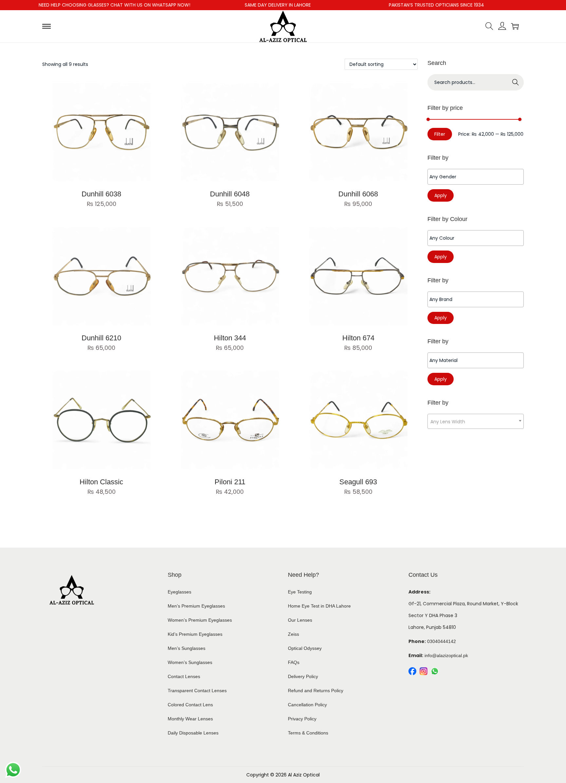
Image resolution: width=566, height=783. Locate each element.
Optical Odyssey (305, 648)
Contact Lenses (184, 676)
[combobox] (475, 421)
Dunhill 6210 (101, 338)
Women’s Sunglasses (190, 662)
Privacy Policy (302, 718)
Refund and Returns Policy (315, 690)
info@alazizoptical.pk (446, 655)
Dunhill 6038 (101, 194)
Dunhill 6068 (358, 194)
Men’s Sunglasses (186, 648)
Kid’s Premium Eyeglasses (195, 634)
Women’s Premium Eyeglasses (200, 620)
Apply (440, 195)
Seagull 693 (358, 482)
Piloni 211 (230, 482)
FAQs (293, 662)
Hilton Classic (101, 482)
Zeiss (293, 634)
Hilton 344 (230, 338)
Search (516, 82)
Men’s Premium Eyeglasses (196, 606)
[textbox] (477, 177)
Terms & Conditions (308, 732)
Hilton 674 (358, 338)
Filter (439, 134)
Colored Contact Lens (190, 704)
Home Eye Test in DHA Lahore (319, 606)
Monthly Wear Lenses (190, 718)
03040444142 (441, 641)
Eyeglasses (179, 591)
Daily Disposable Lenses (193, 732)
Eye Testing (300, 591)
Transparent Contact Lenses (197, 690)
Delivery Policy (303, 676)
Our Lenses (300, 620)
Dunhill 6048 (230, 194)
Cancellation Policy (307, 704)
